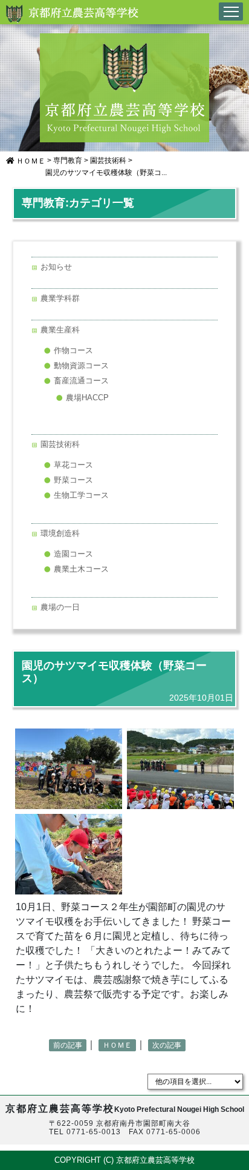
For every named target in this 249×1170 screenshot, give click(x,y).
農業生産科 (60, 329)
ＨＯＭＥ (30, 161)
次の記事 (166, 1045)
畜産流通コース (81, 380)
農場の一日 (60, 607)
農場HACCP (87, 397)
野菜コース (73, 479)
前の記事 (67, 1045)
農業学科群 (60, 298)
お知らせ (56, 266)
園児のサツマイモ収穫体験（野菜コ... (106, 172)
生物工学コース (81, 495)
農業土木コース (81, 568)
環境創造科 (60, 533)
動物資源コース (81, 365)
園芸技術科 (108, 160)
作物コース (73, 350)
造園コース (73, 553)
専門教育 (67, 160)
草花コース (73, 464)
